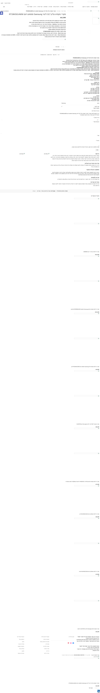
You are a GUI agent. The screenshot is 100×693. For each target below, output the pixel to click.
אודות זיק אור (21, 644)
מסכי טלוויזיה (46, 646)
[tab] (58, 54)
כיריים (47, 651)
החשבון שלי (21, 639)
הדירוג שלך (96, 117)
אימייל (97, 140)
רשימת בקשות (21, 646)
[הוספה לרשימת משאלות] (88, 249)
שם (98, 135)
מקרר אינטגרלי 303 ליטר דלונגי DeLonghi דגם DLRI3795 (88, 424)
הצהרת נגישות (21, 653)
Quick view (94, 249)
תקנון (23, 651)
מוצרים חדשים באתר (46, 191)
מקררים (58, 11)
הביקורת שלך (96, 121)
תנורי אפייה (46, 648)
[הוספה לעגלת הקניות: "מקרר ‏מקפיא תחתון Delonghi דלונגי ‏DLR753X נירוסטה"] (97, 626)
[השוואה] (91, 249)
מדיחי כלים (46, 653)
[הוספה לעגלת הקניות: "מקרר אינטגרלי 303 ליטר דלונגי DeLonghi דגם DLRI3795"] (97, 421)
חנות (23, 641)
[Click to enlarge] (89, 31)
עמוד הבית (63, 11)
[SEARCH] (18, 2)
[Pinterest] (68, 643)
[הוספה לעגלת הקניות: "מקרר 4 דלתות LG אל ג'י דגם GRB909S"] (97, 249)
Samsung (64, 103)
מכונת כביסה (46, 639)
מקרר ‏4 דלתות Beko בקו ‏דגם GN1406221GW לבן (89, 514)
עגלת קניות (21, 648)
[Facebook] (73, 643)
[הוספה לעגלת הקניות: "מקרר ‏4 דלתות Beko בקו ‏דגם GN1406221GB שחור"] (97, 569)
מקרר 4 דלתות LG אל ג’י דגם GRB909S (91, 251)
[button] (1, 13)
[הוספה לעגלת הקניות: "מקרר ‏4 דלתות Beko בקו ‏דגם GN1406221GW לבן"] (97, 511)
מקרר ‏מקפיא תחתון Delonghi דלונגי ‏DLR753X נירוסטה (88, 628)
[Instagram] (71, 643)
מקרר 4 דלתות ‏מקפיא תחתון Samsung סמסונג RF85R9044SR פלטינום (85, 309)
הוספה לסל (57, 46)
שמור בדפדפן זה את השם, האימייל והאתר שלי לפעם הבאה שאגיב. (85, 147)
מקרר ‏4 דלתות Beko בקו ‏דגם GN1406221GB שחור (89, 571)
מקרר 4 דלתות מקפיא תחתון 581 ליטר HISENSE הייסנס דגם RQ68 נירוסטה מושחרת (82, 481)
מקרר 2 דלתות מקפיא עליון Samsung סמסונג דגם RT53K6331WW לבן (85, 366)
